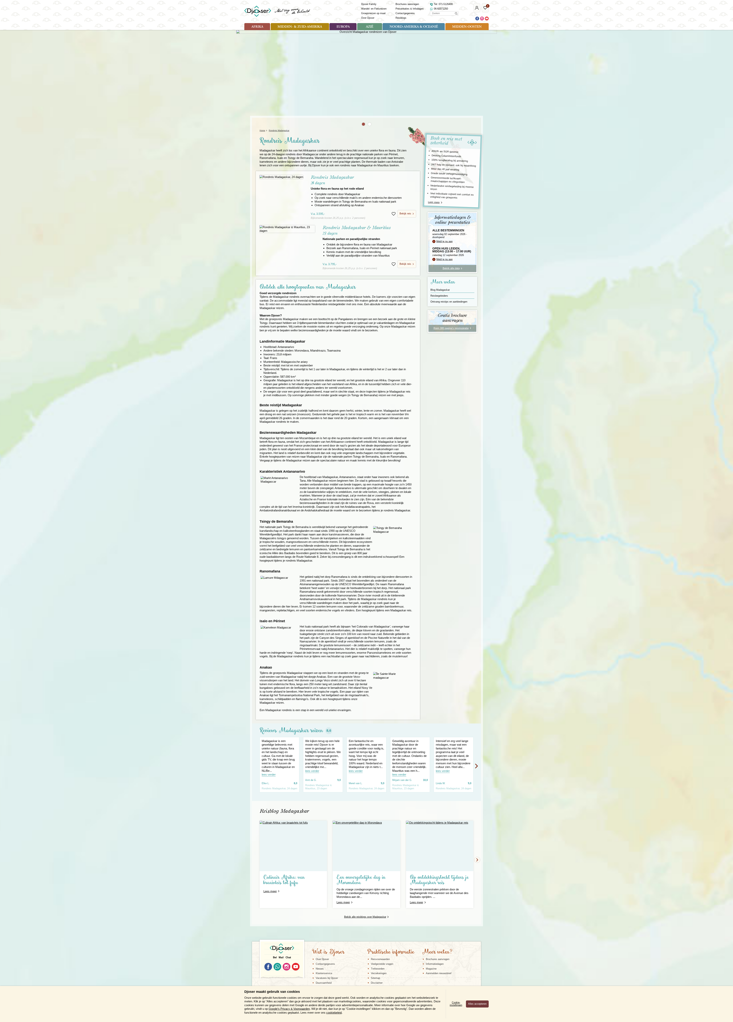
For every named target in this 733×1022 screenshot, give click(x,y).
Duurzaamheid (324, 982)
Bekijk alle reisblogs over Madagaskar (365, 916)
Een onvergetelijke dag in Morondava (361, 880)
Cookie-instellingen (456, 1004)
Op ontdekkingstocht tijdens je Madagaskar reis (439, 880)
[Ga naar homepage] (277, 11)
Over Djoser (367, 17)
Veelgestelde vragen (382, 963)
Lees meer (434, 202)
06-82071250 (441, 8)
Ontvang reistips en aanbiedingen (448, 301)
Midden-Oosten (467, 27)
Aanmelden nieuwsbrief (438, 973)
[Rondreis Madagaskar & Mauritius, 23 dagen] (287, 229)
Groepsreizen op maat (373, 13)
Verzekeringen (379, 973)
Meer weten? (437, 952)
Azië (369, 27)
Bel (275, 957)
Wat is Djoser (328, 952)
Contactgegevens (405, 13)
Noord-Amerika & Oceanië (414, 27)
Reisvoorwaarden (380, 959)
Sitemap (375, 978)
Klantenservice (324, 973)
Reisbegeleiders (439, 295)
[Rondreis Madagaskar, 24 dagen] (281, 177)
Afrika (257, 27)
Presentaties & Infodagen (410, 8)
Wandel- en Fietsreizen (374, 8)
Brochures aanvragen (407, 4)
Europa (343, 27)
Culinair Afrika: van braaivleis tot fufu (284, 880)
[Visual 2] (369, 124)
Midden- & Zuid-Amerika (300, 27)
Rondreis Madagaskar (337, 182)
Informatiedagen (435, 963)
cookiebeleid (334, 1012)
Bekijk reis (405, 213)
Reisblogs (401, 17)
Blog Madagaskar (440, 289)
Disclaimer (377, 982)
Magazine (431, 968)
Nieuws (320, 968)
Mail (281, 957)
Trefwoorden (377, 968)
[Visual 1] (363, 124)
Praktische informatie (390, 952)
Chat (288, 957)
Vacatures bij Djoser (327, 978)
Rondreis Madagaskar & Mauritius (357, 233)
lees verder (269, 774)
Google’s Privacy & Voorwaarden (289, 1008)
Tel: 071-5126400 (443, 4)
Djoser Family (368, 4)
